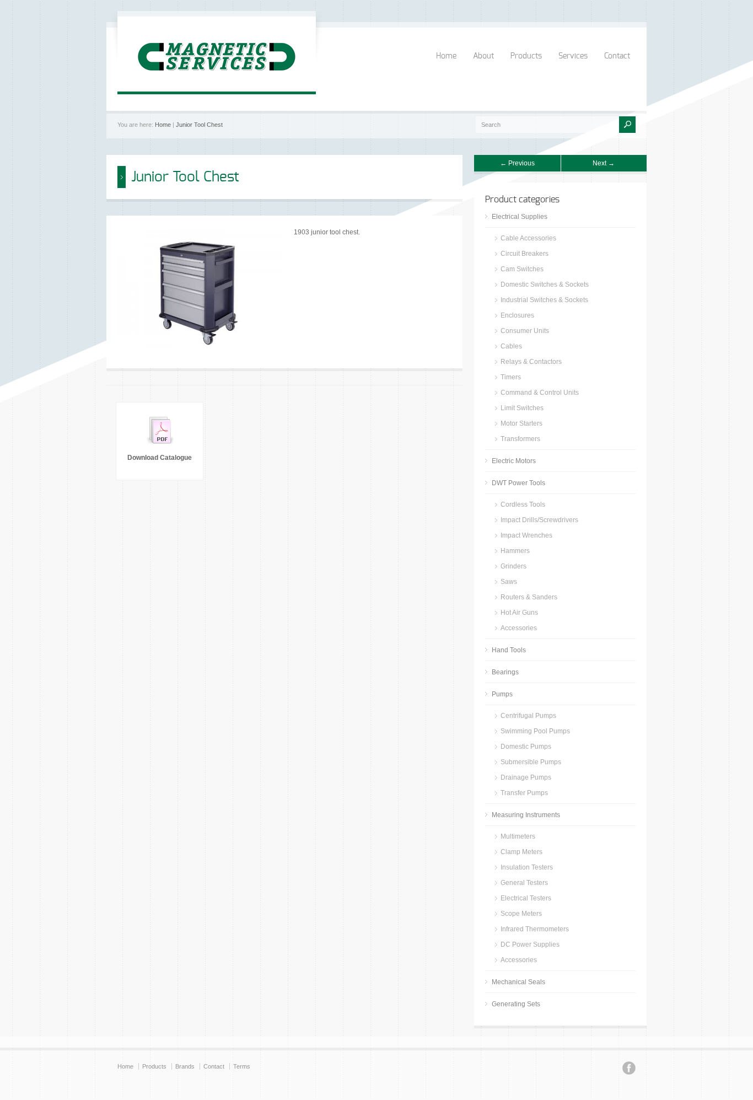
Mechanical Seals (518, 982)
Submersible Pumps (531, 762)
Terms (241, 1066)
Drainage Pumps (526, 777)
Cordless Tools (523, 504)
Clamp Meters (521, 852)
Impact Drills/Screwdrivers (539, 520)
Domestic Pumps (526, 746)
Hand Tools (509, 650)
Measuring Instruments (526, 815)
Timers (511, 377)
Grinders (513, 566)
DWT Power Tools (518, 483)
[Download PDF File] (160, 446)
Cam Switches (522, 269)
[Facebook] (629, 1069)
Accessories (519, 628)
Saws (509, 582)
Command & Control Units (540, 392)
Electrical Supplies (519, 217)
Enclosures (517, 315)
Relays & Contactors (531, 362)
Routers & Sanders (529, 597)
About (483, 56)
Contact (617, 56)
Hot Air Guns (519, 612)
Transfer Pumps (524, 793)
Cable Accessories (528, 238)
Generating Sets (516, 1004)
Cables (511, 346)
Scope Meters (521, 913)
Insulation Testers (527, 867)
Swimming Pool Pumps (535, 731)
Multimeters (518, 836)
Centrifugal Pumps (528, 716)
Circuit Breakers (524, 253)
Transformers (520, 439)
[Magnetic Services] (216, 80)
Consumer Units (525, 331)
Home (446, 56)
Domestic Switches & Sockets (545, 284)
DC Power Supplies (530, 944)
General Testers (524, 883)
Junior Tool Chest (199, 124)
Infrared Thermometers (535, 929)
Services (573, 56)
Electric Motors (514, 461)
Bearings (505, 672)
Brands (185, 1066)
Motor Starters (521, 423)
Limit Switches (522, 408)
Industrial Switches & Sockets (544, 300)
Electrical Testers (526, 898)
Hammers (515, 551)
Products (526, 56)
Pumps (502, 694)
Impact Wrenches (526, 535)
